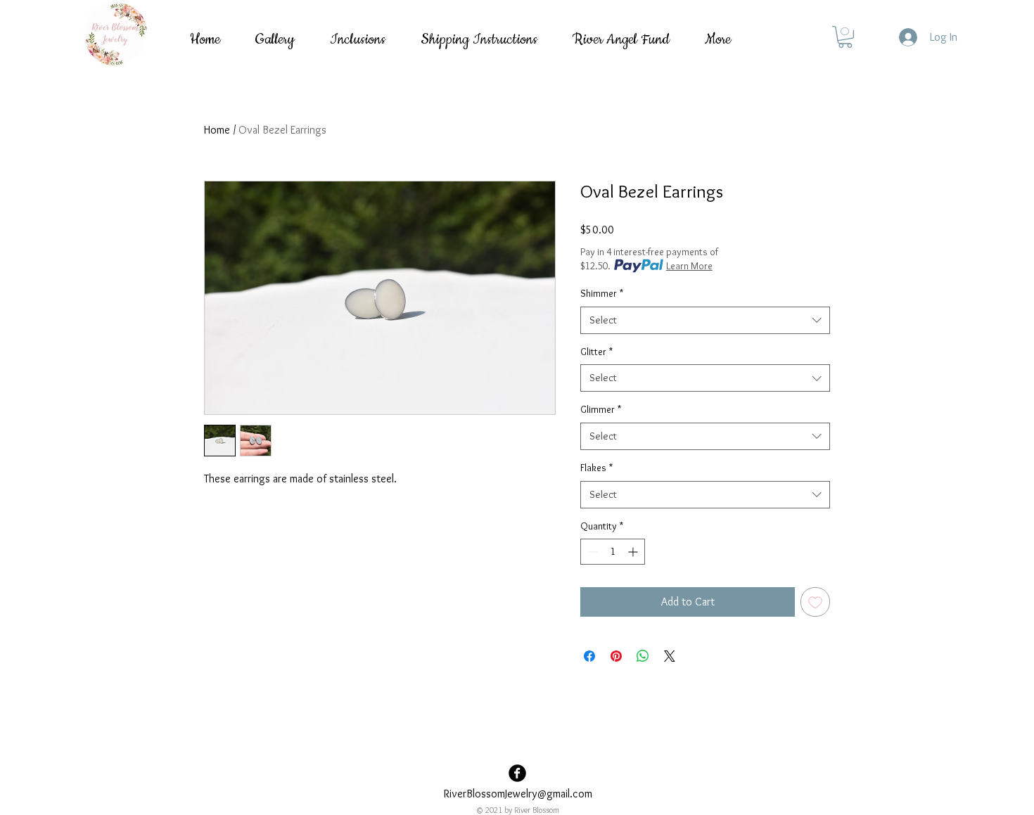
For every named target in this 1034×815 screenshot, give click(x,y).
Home (217, 129)
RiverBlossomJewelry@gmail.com (518, 793)
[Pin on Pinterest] (616, 656)
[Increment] (634, 551)
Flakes (596, 467)
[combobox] (705, 320)
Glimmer (600, 409)
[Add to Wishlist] (815, 602)
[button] (845, 37)
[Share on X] (669, 656)
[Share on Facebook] (589, 656)
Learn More (689, 265)
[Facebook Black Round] (517, 773)
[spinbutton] (612, 551)
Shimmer (601, 293)
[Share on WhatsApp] (642, 656)
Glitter (596, 351)
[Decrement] (591, 551)
